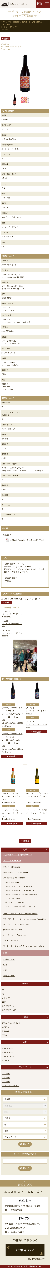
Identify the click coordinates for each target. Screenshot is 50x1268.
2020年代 (6, 1074)
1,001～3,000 (7, 1048)
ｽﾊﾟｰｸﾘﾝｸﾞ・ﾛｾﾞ (9, 1010)
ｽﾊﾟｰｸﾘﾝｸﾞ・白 (8, 1006)
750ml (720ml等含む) (11, 1023)
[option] (25, 73)
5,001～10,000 (8, 1056)
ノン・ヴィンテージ (10, 1086)
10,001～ (6, 1060)
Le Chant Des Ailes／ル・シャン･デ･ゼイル (21, 599)
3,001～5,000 (7, 1052)
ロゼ (4, 1002)
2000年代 (6, 1082)
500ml (4, 1035)
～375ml (5, 1027)
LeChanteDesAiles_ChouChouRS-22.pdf (27, 540)
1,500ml (5, 1031)
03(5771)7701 (17, 1210)
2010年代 (6, 1078)
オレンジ (6, 998)
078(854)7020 (17, 1232)
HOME (3, 22)
